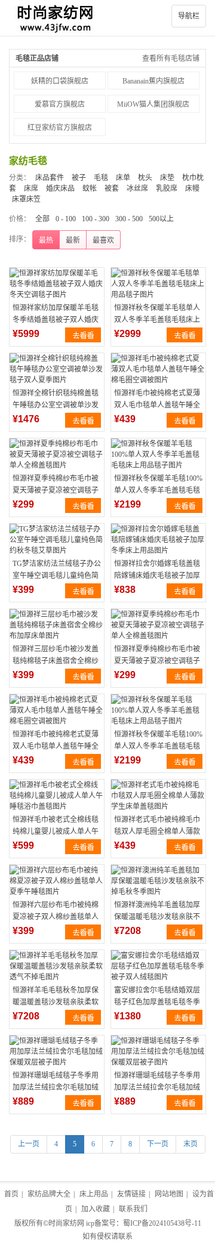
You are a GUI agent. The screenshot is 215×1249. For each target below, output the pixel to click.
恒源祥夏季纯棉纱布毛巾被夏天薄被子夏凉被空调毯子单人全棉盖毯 (56, 490)
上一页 (28, 1144)
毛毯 (101, 178)
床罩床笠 (26, 199)
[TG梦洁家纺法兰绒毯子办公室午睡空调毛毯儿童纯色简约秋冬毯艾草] (57, 540)
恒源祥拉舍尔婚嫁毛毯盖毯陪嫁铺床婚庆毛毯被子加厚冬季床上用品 (157, 575)
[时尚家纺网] (107, 18)
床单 (123, 178)
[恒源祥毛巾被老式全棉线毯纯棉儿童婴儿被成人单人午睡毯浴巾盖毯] (57, 796)
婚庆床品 (60, 188)
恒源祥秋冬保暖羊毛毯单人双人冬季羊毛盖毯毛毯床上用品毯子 (157, 320)
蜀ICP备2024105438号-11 (162, 1223)
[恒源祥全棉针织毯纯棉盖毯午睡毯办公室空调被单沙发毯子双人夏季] (57, 369)
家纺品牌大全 (48, 1194)
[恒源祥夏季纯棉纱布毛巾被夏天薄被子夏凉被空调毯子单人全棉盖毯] (57, 454)
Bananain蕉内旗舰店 (153, 81)
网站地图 (169, 1194)
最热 (46, 240)
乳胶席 (166, 188)
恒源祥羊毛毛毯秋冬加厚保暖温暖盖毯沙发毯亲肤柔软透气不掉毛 (56, 1002)
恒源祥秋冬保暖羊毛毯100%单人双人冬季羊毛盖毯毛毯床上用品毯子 (158, 490)
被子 (79, 178)
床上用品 (93, 1194)
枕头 (145, 178)
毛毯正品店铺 (37, 58)
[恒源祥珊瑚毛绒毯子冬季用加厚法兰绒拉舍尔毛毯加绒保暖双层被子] (57, 1051)
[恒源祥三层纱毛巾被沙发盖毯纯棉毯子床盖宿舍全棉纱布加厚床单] (57, 625)
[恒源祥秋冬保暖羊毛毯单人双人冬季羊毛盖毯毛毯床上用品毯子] (158, 284)
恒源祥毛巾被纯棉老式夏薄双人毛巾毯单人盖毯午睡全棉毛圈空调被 (157, 405)
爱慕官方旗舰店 (60, 104)
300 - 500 (129, 219)
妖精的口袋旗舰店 (59, 81)
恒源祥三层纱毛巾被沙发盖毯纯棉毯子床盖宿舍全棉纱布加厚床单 (56, 661)
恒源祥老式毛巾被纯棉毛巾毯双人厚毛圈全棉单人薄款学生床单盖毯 (157, 831)
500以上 (161, 219)
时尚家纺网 (66, 1223)
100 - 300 (95, 219)
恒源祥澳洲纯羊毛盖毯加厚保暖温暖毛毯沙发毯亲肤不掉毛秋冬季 (157, 917)
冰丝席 (137, 188)
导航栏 (188, 16)
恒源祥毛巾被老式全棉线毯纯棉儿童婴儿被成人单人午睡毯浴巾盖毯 (56, 831)
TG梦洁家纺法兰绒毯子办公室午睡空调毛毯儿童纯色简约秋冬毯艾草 (57, 575)
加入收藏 (95, 1209)
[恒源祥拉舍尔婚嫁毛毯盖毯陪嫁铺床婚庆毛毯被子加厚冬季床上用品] (158, 540)
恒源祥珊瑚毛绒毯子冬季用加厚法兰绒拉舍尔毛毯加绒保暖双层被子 (56, 1087)
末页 (190, 1144)
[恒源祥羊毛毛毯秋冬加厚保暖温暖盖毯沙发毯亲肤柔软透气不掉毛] (57, 966)
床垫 (167, 178)
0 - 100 (66, 219)
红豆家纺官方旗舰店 (59, 127)
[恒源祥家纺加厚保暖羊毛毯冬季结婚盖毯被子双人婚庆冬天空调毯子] (57, 284)
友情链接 (131, 1194)
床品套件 (49, 178)
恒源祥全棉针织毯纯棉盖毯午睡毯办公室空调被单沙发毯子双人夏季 (56, 405)
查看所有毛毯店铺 (170, 58)
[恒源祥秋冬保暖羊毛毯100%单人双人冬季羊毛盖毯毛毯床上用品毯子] (158, 454)
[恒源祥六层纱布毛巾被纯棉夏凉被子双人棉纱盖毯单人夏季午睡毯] (57, 881)
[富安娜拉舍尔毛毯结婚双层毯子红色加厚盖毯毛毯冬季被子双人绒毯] (158, 966)
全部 (42, 219)
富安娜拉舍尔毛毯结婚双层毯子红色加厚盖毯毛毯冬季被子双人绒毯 (157, 1002)
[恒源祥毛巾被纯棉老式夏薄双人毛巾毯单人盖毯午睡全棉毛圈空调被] (158, 369)
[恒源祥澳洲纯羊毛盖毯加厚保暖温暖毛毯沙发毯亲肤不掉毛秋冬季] (158, 881)
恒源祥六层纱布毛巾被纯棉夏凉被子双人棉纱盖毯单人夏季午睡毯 (56, 917)
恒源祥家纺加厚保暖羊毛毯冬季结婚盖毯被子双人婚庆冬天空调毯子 (56, 320)
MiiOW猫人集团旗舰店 (153, 104)
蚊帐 (89, 188)
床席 (31, 188)
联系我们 (133, 1209)
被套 (112, 188)
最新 (73, 240)
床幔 (192, 188)
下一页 (157, 1144)
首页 (11, 1194)
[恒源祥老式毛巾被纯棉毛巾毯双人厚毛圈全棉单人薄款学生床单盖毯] (158, 796)
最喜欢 (103, 240)
